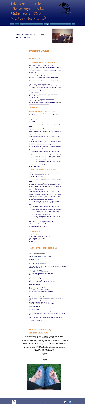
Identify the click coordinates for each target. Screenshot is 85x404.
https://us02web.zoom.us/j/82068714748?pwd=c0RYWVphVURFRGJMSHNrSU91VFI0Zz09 (42, 280)
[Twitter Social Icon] (70, 402)
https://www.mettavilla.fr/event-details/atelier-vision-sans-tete (44, 77)
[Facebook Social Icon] (68, 402)
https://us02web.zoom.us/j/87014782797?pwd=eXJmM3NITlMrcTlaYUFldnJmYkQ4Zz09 (41, 290)
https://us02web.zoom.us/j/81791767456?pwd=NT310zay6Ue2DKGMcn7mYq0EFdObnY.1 (41, 272)
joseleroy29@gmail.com (41, 164)
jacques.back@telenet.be (41, 226)
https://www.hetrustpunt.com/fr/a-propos (39, 223)
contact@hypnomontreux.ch (47, 99)
